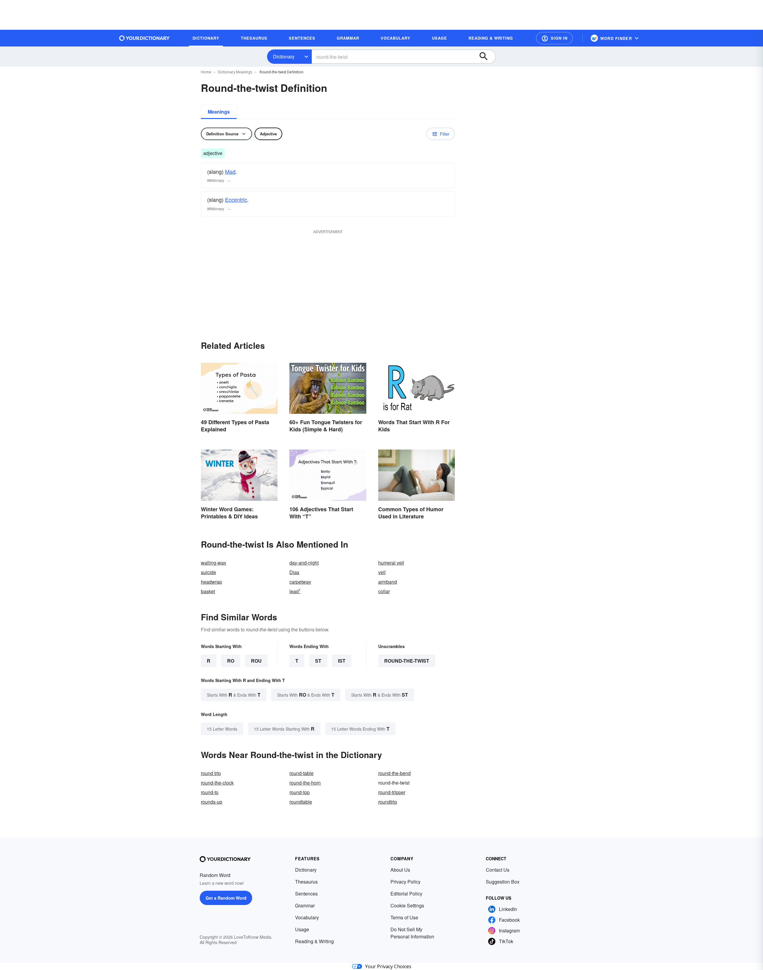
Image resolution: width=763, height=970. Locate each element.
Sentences (306, 893)
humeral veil (391, 562)
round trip (211, 773)
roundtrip (387, 801)
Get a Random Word (226, 898)
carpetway (300, 581)
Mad (230, 171)
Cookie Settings (407, 905)
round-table (301, 773)
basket (208, 591)
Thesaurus (306, 881)
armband (387, 581)
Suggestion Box (502, 881)
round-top (299, 792)
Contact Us (497, 869)
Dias (294, 572)
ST (318, 660)
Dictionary (283, 56)
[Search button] (486, 56)
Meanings (219, 111)
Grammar (305, 905)
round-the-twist (406, 660)
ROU (256, 660)
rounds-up (211, 801)
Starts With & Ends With (233, 694)
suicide (208, 572)
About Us (400, 869)
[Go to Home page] (144, 38)
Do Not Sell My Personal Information (412, 933)
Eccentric (236, 199)
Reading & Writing (314, 941)
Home (206, 72)
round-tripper (391, 792)
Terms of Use (404, 917)
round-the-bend (394, 773)
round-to (209, 792)
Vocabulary (307, 917)
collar (384, 591)
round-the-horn (305, 782)
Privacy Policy (405, 881)
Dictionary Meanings (235, 72)
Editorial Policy (406, 893)
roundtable (300, 801)
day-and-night (304, 562)
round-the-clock (217, 782)
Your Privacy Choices (388, 966)
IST (341, 660)
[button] (554, 38)
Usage (302, 929)
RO (230, 660)
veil (382, 572)
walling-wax (213, 562)
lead (295, 591)
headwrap (211, 581)
